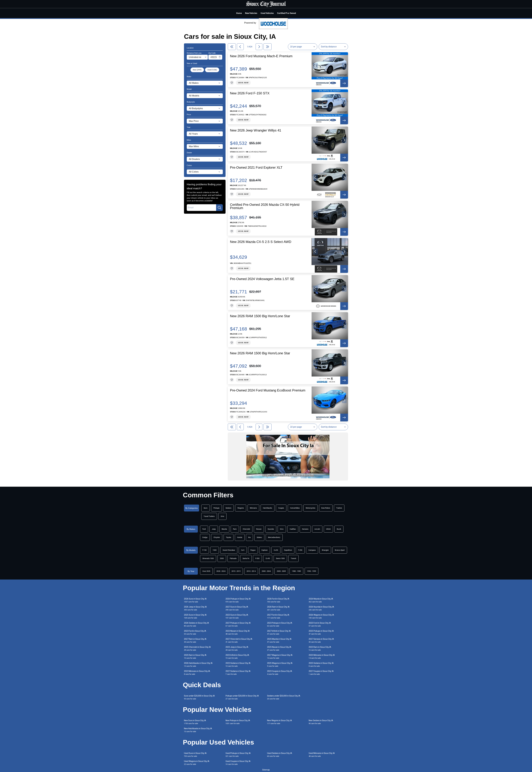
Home (239, 13)
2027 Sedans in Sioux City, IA (238, 672)
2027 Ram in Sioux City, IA (195, 640)
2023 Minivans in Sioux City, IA (197, 672)
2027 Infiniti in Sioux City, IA (279, 632)
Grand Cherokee (229, 550)
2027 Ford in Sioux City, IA (278, 616)
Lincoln (317, 529)
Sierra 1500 (280, 558)
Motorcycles (310, 508)
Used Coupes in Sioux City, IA (238, 762)
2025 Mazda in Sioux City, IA (279, 640)
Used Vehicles (267, 13)
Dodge (204, 537)
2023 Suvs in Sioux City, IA (237, 616)
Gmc (282, 529)
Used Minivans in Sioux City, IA (322, 754)
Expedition (288, 550)
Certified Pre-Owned (286, 13)
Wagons (240, 508)
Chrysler (216, 537)
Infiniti (328, 529)
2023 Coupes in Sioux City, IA (279, 672)
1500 (215, 550)
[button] (315, 66)
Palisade (233, 558)
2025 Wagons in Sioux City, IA (279, 664)
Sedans (228, 508)
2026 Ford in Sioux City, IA (278, 600)
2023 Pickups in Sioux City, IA (279, 624)
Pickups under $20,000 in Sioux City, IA (242, 697)
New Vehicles (251, 13)
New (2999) (197, 70)
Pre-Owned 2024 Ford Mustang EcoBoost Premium (267, 390)
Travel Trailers (209, 516)
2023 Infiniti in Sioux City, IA (237, 656)
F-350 (257, 558)
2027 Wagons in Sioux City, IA (279, 656)
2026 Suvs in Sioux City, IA (195, 600)
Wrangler (325, 550)
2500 (222, 558)
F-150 (204, 550)
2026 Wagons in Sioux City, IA (321, 616)
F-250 (300, 550)
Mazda (224, 529)
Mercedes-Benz (274, 537)
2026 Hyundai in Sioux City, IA (321, 608)
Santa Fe (246, 558)
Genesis (305, 529)
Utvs (222, 516)
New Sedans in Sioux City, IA (321, 721)
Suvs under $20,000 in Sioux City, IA (199, 697)
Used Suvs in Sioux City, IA (195, 754)
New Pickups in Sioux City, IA (238, 721)
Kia (249, 537)
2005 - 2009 (281, 571)
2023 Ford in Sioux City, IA (195, 632)
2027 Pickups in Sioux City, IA (238, 624)
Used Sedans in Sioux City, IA (279, 754)
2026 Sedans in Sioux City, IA (196, 624)
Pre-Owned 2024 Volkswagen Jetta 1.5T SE (262, 279)
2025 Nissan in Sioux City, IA (279, 648)
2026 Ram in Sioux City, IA (278, 608)
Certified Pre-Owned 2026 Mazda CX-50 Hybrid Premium (264, 206)
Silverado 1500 (208, 558)
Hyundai (271, 529)
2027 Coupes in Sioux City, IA (321, 672)
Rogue (252, 550)
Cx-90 (268, 558)
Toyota (228, 537)
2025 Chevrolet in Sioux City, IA (197, 648)
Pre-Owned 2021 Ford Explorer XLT (256, 167)
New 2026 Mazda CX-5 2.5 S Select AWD (260, 241)
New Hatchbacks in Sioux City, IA (198, 730)
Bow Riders (325, 508)
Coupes (281, 508)
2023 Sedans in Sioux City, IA (238, 664)
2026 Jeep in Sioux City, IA (195, 608)
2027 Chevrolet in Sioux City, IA (239, 640)
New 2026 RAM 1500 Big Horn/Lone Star (260, 316)
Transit (293, 558)
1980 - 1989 (296, 571)
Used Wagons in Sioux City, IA (196, 762)
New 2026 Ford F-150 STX (249, 93)
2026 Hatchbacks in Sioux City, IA (198, 664)
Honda (239, 537)
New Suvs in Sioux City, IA (195, 721)
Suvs (205, 508)
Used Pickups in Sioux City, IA (238, 754)
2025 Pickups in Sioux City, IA (321, 632)
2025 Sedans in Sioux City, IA (321, 664)
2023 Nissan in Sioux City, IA (238, 632)
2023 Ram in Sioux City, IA (320, 648)
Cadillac (293, 529)
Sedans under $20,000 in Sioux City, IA (283, 697)
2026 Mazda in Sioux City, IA (321, 600)
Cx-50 (276, 550)
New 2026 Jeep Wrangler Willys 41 (255, 130)
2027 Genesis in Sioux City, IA (321, 640)
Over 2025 (206, 571)
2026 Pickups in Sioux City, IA (238, 600)
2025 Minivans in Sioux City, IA (322, 656)
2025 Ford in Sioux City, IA (320, 624)
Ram (235, 529)
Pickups (216, 508)
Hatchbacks (267, 508)
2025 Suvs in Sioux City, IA (195, 616)
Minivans (253, 508)
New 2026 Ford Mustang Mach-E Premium (261, 56)
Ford (204, 529)
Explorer (265, 550)
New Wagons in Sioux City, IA (279, 721)
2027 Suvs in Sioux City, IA (237, 608)
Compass (312, 550)
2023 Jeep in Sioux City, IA (237, 648)
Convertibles (295, 508)
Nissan (259, 529)
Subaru (259, 537)
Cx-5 (242, 550)
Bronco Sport (340, 550)
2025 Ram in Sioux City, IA (195, 656)
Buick (339, 529)
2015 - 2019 (236, 571)
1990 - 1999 (311, 571)
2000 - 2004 (266, 571)
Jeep (214, 529)
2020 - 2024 (220, 571)
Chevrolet (246, 529)
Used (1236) (212, 70)
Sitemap (266, 770)
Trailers (339, 508)
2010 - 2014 (251, 571)
